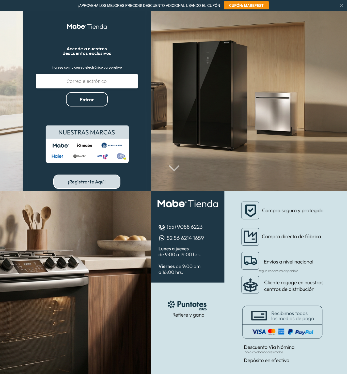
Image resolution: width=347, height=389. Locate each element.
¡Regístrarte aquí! (87, 182)
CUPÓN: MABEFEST (246, 5)
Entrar (87, 100)
